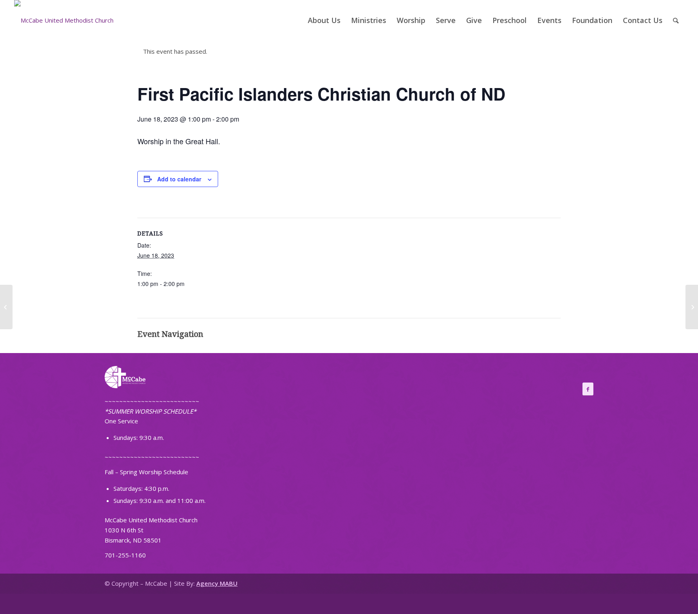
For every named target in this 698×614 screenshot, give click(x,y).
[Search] (676, 20)
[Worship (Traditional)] (6, 307)
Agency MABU (217, 583)
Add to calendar (179, 179)
